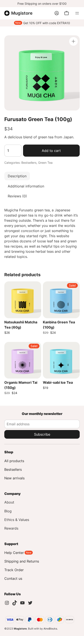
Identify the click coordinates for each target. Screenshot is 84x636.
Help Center (14, 552)
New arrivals (14, 478)
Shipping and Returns (21, 561)
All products (14, 461)
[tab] (41, 176)
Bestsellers (28, 162)
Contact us (13, 578)
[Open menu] (77, 13)
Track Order (14, 570)
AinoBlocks (50, 628)
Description (17, 176)
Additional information (26, 186)
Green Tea (45, 162)
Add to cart (51, 150)
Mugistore (22, 13)
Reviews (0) (17, 196)
